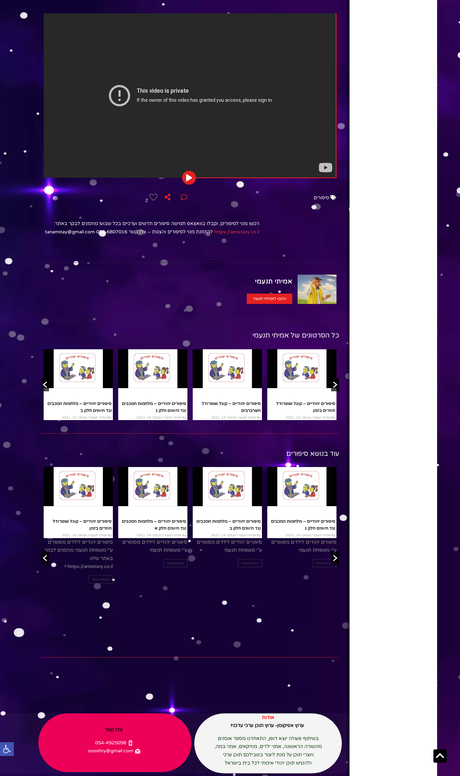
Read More (324, 563)
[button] (269, 299)
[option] (152, 384)
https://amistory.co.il (236, 232)
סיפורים (321, 198)
